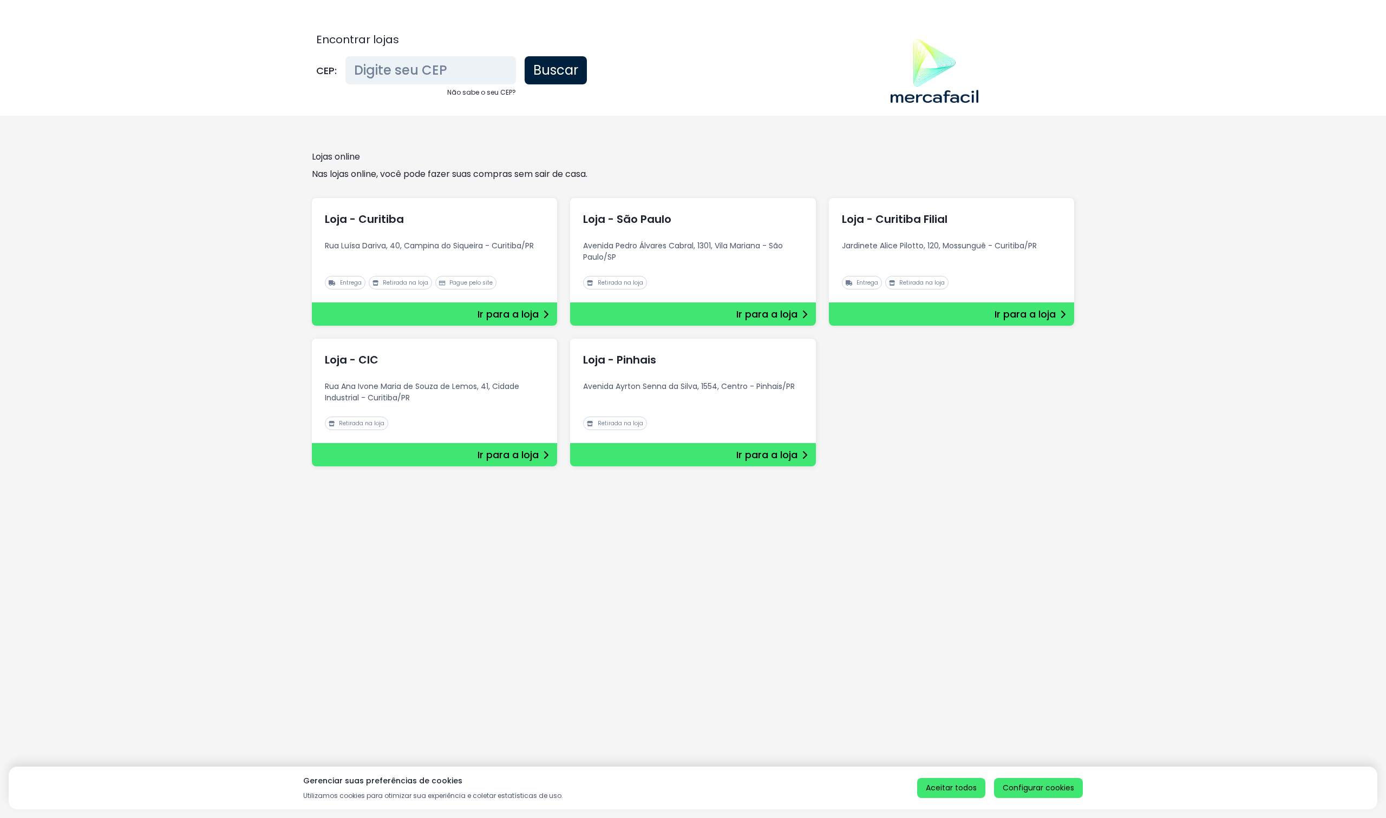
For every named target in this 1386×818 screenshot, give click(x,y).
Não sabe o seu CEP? (481, 92)
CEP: (326, 70)
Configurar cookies (1038, 787)
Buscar (555, 70)
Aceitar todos (951, 787)
